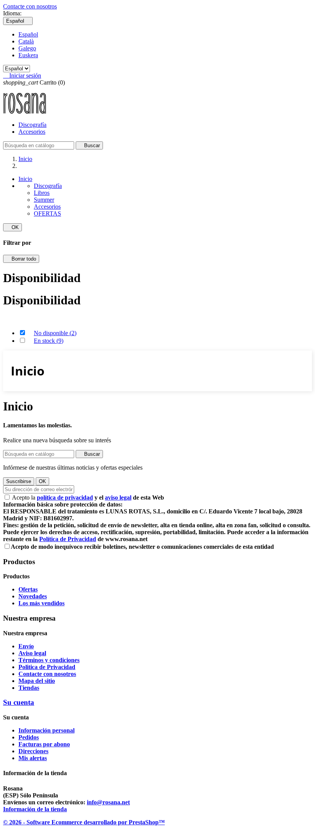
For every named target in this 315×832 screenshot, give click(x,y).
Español (28, 34)
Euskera (28, 55)
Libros (42, 192)
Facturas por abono (44, 744)
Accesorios (31, 131)
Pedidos (28, 737)
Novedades (32, 596)
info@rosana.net (108, 802)
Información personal (46, 730)
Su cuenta (18, 702)
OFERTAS (47, 213)
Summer (44, 199)
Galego (27, 48)
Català (26, 41)
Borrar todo (21, 259)
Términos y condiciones (49, 660)
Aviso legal (32, 653)
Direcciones (33, 751)
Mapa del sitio (36, 681)
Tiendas (28, 687)
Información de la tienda (35, 809)
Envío (26, 646)
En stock (48, 340)
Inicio (25, 179)
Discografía (32, 124)
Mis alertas (32, 758)
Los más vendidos (41, 603)
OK (12, 227)
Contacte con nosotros (30, 6)
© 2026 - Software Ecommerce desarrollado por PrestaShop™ (84, 822)
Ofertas (28, 589)
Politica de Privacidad (46, 667)
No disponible (55, 333)
